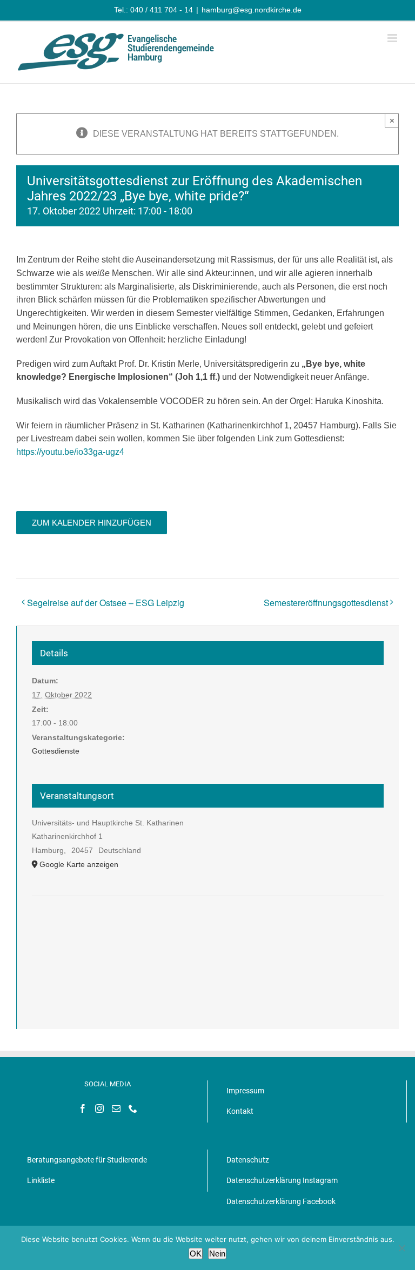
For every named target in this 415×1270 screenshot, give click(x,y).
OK (196, 1253)
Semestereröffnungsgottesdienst (326, 602)
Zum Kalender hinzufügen (91, 522)
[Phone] (133, 1108)
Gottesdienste (55, 751)
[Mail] (116, 1108)
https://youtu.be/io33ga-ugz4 (70, 451)
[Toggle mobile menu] (393, 38)
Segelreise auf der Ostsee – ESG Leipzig (105, 602)
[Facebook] (82, 1108)
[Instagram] (99, 1108)
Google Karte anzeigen (78, 864)
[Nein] (401, 1247)
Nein (217, 1253)
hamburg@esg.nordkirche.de (252, 9)
